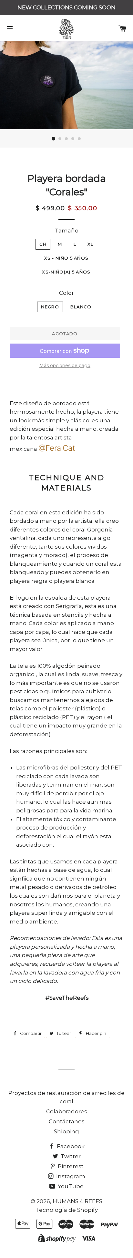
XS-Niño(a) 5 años (66, 271)
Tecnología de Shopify (67, 1210)
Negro (50, 306)
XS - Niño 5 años (66, 258)
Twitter (70, 1156)
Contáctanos (67, 1121)
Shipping (66, 1131)
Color (66, 293)
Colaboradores (66, 1111)
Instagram (70, 1176)
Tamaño (66, 230)
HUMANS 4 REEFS (77, 1201)
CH (43, 244)
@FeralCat (56, 448)
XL (90, 244)
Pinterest (70, 1166)
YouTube (70, 1186)
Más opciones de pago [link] (64, 365)
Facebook (70, 1146)
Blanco (81, 306)
